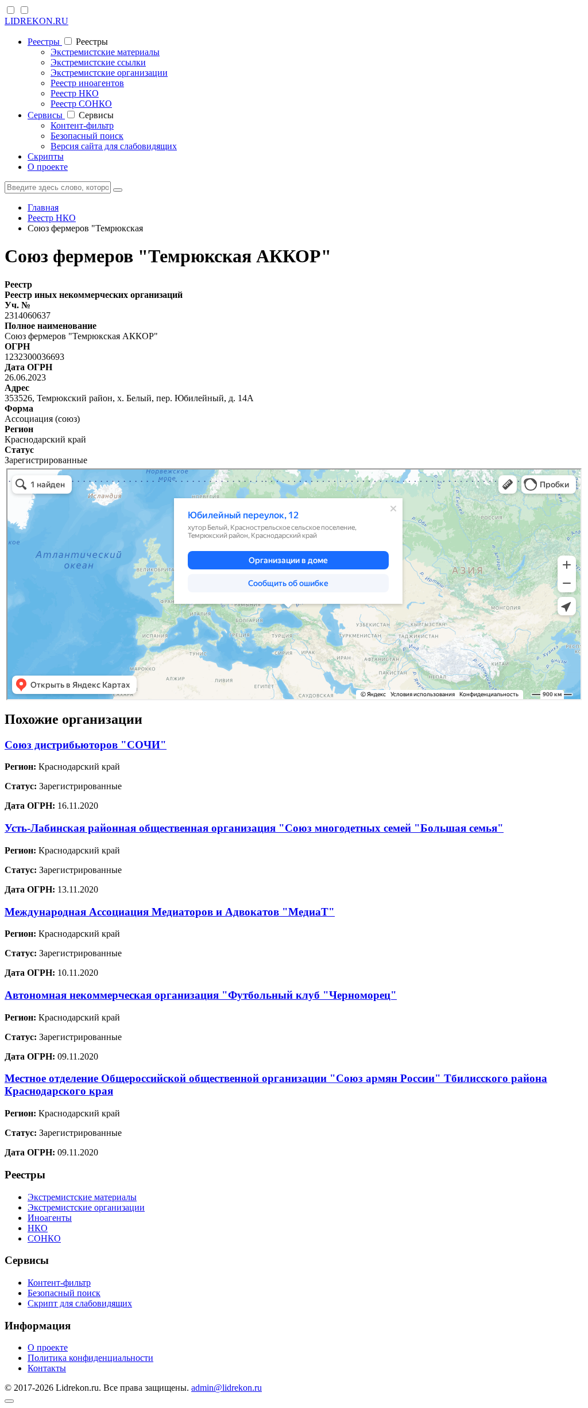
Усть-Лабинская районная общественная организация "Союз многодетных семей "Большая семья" (254, 828)
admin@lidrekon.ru (226, 1388)
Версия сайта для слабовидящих (114, 146)
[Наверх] (9, 1401)
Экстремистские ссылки (98, 62)
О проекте (48, 167)
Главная (43, 207)
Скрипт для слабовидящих (80, 1303)
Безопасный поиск (87, 136)
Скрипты (46, 156)
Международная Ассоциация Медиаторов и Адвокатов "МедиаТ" (170, 912)
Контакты (47, 1368)
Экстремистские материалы (105, 52)
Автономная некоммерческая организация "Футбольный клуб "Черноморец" (201, 995)
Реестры (45, 41)
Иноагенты (50, 1218)
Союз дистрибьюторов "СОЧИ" (86, 745)
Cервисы (46, 115)
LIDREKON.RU (36, 21)
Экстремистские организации (109, 72)
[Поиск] (117, 190)
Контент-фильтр (82, 125)
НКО (38, 1228)
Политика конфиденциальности (90, 1358)
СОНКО (44, 1238)
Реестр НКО (75, 93)
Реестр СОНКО (81, 103)
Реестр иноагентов (87, 83)
